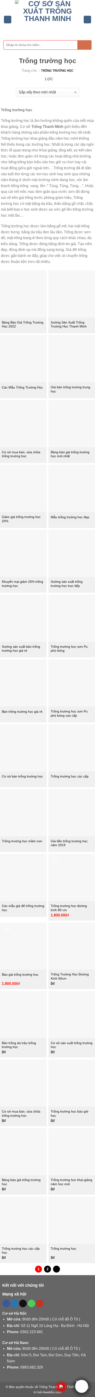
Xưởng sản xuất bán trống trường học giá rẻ (21, 649)
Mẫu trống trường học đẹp (70, 517)
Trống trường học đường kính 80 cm (69, 908)
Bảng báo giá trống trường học (21, 1182)
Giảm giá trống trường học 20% (21, 519)
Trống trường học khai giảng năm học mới (71, 1182)
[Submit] (85, 45)
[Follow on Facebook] (6, 1304)
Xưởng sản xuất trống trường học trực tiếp (67, 584)
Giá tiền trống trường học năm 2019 (69, 843)
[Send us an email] (23, 1304)
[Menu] (7, 19)
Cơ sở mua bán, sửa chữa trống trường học (21, 454)
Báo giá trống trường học (20, 974)
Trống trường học (63, 1248)
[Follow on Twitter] (14, 1304)
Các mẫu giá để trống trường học (23, 908)
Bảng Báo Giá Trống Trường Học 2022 (22, 324)
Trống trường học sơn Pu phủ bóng (69, 649)
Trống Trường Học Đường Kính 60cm (70, 976)
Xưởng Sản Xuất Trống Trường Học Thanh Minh (69, 324)
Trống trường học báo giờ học (69, 1113)
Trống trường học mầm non (22, 841)
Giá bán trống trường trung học (70, 389)
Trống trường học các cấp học (21, 1251)
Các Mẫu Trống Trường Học (22, 387)
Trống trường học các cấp (70, 776)
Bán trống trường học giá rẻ (22, 711)
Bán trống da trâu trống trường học (19, 1045)
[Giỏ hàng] (87, 19)
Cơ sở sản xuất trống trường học (71, 1045)
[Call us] (31, 1304)
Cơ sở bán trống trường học (22, 776)
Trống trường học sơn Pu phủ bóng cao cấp (69, 713)
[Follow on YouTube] (40, 1304)
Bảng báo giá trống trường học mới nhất (70, 454)
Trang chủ (29, 70)
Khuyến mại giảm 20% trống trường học (22, 584)
